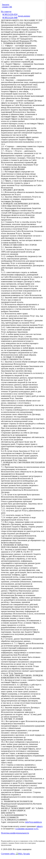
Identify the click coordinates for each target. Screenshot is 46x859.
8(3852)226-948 (9, 17)
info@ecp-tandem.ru (33, 822)
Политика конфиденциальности (15, 833)
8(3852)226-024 (9, 14)
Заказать (5, 4)
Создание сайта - (8, 854)
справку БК (7, 7)
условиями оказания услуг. (27, 829)
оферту (40, 826)
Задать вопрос (24, 16)
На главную (6, 11)
